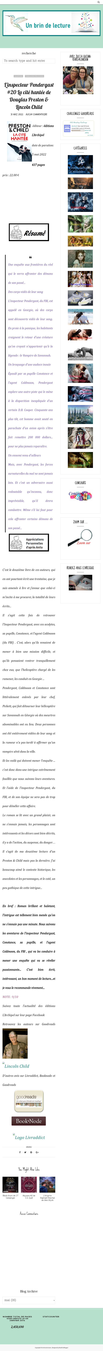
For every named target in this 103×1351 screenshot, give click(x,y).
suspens (18, 76)
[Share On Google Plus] (37, 1152)
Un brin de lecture (46, 1347)
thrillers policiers (34, 76)
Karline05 (75, 126)
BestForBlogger (63, 1347)
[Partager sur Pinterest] (32, 1152)
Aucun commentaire (36, 114)
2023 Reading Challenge (78, 122)
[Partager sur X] (27, 1152)
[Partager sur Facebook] (21, 1152)
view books (90, 135)
